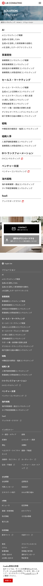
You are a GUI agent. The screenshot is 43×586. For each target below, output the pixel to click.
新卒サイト (6, 535)
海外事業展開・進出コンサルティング (18, 184)
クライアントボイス (29, 544)
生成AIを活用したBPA (11, 39)
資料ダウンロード (28, 554)
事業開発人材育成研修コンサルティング (19, 72)
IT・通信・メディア (9, 434)
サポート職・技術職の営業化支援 (16, 108)
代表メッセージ (8, 487)
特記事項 (25, 558)
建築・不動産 (27, 450)
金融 (23, 434)
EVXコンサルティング (11, 158)
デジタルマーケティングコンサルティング (20, 112)
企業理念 (25, 481)
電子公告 (5, 522)
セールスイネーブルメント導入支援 (17, 95)
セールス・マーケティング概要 (15, 87)
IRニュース (6, 505)
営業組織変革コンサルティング (15, 104)
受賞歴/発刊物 (27, 551)
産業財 (4, 440)
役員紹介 (25, 487)
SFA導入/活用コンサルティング (15, 100)
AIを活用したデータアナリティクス (17, 47)
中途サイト (26, 535)
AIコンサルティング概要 (12, 35)
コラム (4, 548)
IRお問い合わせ (7, 558)
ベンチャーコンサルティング (14, 171)
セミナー (25, 548)
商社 (3, 445)
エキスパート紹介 (8, 492)
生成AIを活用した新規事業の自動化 (17, 43)
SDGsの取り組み (28, 492)
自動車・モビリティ (9, 459)
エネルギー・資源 (28, 440)
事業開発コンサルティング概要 (15, 60)
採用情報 (5, 530)
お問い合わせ (7, 554)
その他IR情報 (26, 516)
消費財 (24, 445)
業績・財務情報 (8, 511)
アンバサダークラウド (11, 201)
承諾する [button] (8, 580)
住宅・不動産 (7, 465)
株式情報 (5, 516)
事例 (3, 544)
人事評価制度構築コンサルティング (17, 141)
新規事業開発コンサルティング (15, 64)
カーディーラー (27, 459)
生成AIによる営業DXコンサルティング (18, 91)
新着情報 (5, 551)
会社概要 (5, 481)
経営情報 (25, 505)
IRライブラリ (26, 511)
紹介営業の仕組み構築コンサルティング (19, 116)
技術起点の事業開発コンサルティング (18, 68)
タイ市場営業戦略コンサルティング (17, 188)
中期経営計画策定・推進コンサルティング (20, 129)
